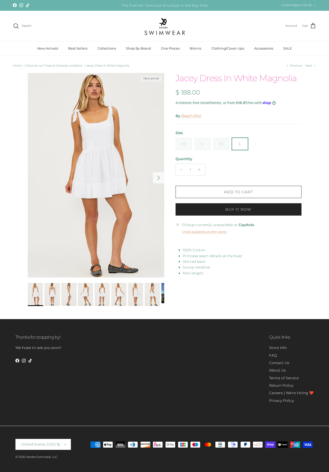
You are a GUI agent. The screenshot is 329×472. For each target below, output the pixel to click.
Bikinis (195, 48)
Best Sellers (77, 48)
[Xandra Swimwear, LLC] (164, 26)
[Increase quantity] (200, 169)
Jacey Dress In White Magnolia (107, 65)
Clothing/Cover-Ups (227, 48)
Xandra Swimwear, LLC (41, 457)
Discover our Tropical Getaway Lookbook (54, 65)
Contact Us (279, 362)
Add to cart (238, 192)
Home (17, 65)
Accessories (263, 48)
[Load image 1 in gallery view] (96, 175)
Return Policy (281, 385)
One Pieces (170, 48)
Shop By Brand (138, 48)
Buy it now (238, 209)
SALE (287, 48)
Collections (106, 48)
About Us (277, 370)
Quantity (184, 158)
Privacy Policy (281, 400)
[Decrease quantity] (180, 169)
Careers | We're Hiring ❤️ (291, 393)
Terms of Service (284, 378)
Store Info (278, 347)
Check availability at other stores (204, 232)
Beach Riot (191, 116)
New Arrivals (47, 48)
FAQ (273, 355)
